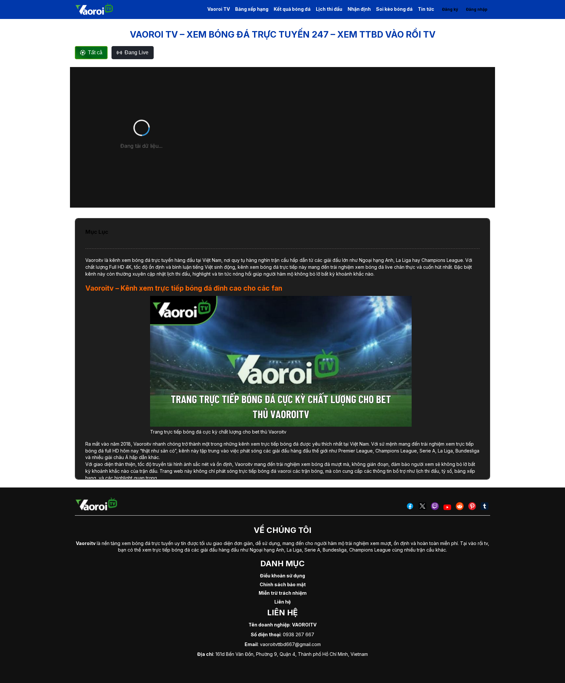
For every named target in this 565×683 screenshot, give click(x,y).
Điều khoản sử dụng (282, 575)
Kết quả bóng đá (292, 9)
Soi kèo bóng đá (394, 9)
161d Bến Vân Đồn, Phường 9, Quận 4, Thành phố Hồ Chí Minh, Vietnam (291, 654)
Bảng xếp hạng (251, 9)
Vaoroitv (94, 260)
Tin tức (426, 9)
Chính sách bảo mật (283, 584)
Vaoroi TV (218, 9)
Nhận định (359, 9)
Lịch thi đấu (329, 9)
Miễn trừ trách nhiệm (283, 593)
